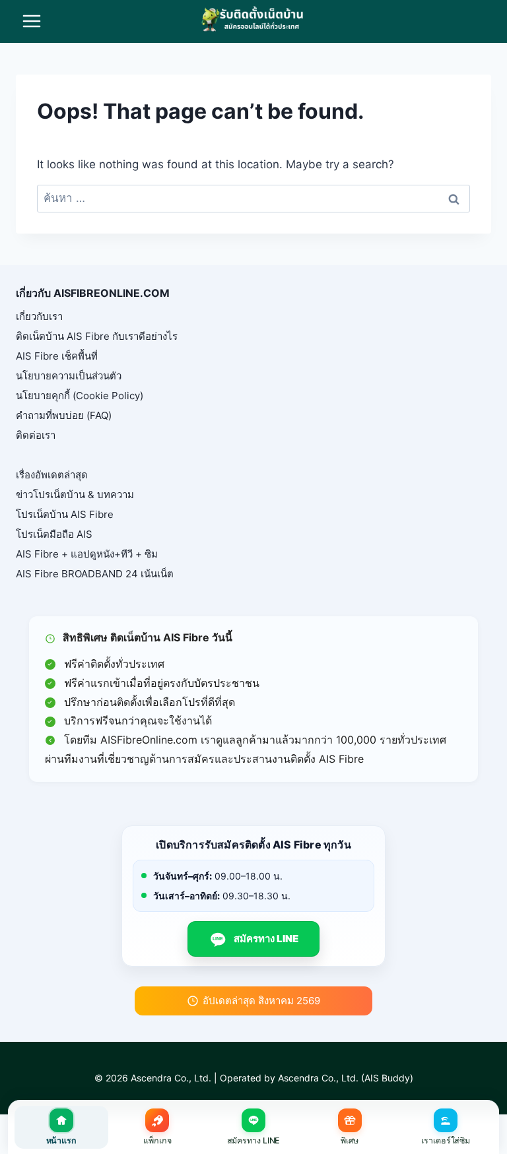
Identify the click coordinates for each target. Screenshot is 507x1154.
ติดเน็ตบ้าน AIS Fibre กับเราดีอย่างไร (97, 336)
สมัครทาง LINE (255, 938)
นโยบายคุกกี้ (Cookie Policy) (79, 395)
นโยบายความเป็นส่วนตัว (68, 375)
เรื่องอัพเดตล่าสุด (52, 474)
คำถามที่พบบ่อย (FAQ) (64, 415)
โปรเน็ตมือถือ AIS (54, 534)
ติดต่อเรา (35, 435)
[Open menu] (32, 21)
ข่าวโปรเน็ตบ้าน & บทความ (75, 494)
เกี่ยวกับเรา (39, 316)
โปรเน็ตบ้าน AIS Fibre (65, 514)
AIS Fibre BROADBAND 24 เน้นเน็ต (95, 573)
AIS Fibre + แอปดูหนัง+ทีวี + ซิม (87, 554)
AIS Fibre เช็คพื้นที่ (57, 356)
